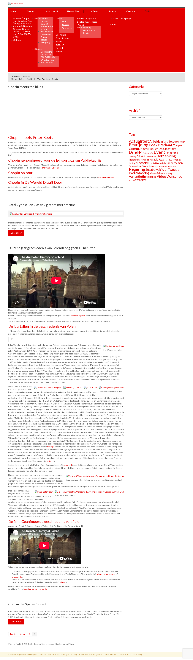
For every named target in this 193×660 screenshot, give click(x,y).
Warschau (174, 176)
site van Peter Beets (106, 177)
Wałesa (132, 180)
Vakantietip (137, 176)
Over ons (130, 11)
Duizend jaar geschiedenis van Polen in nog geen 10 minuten (51, 248)
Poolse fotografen (86, 18)
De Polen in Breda (89, 31)
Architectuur (178, 141)
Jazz (161, 159)
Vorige (22, 634)
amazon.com (109, 574)
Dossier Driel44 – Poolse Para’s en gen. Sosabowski (47, 26)
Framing (132, 157)
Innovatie (152, 159)
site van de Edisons (50, 168)
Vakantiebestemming (161, 173)
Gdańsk (140, 156)
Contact (113, 24)
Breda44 (165, 145)
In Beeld (94, 11)
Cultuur (30, 11)
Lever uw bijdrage (122, 18)
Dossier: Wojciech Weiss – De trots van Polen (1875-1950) (22, 33)
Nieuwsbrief (160, 163)
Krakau (177, 159)
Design (154, 148)
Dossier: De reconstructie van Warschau (48, 54)
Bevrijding (138, 144)
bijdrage (50, 446)
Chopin (177, 145)
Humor (143, 160)
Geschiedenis (41, 18)
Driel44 (50, 461)
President (163, 166)
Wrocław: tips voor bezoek (47, 61)
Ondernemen (175, 163)
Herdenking (166, 156)
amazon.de (17, 577)
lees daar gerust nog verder (35, 589)
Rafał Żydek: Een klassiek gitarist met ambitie (41, 205)
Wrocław (140, 179)
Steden (38, 49)
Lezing (132, 163)
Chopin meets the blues (25, 87)
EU (151, 152)
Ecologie (146, 153)
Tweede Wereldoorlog (84, 26)
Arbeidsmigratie (160, 141)
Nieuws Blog (73, 11)
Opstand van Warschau (141, 166)
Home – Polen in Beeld (21, 79)
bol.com (99, 574)
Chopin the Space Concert (27, 604)
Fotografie (172, 152)
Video (161, 176)
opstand (68, 465)
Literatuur (67, 28)
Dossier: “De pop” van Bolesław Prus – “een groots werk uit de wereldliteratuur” (23, 22)
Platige (155, 166)
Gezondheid (151, 157)
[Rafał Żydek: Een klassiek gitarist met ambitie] (31, 213)
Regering (137, 169)
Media (59, 41)
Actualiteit (139, 141)
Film (64, 21)
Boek (153, 145)
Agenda (112, 11)
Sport (164, 170)
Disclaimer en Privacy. (65, 644)
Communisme (139, 149)
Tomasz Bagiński (78, 315)
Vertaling (151, 176)
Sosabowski (154, 169)
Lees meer (16, 232)
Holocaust (134, 159)
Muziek (65, 25)
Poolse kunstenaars (87, 22)
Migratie (151, 163)
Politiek (59, 48)
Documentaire (167, 148)
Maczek (141, 163)
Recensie (172, 166)
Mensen (60, 45)
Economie (61, 35)
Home (13, 11)
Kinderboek (168, 160)
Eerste (13, 634)
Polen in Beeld (14, 644)
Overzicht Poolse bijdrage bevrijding (46, 38)
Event (159, 152)
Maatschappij (52, 11)
